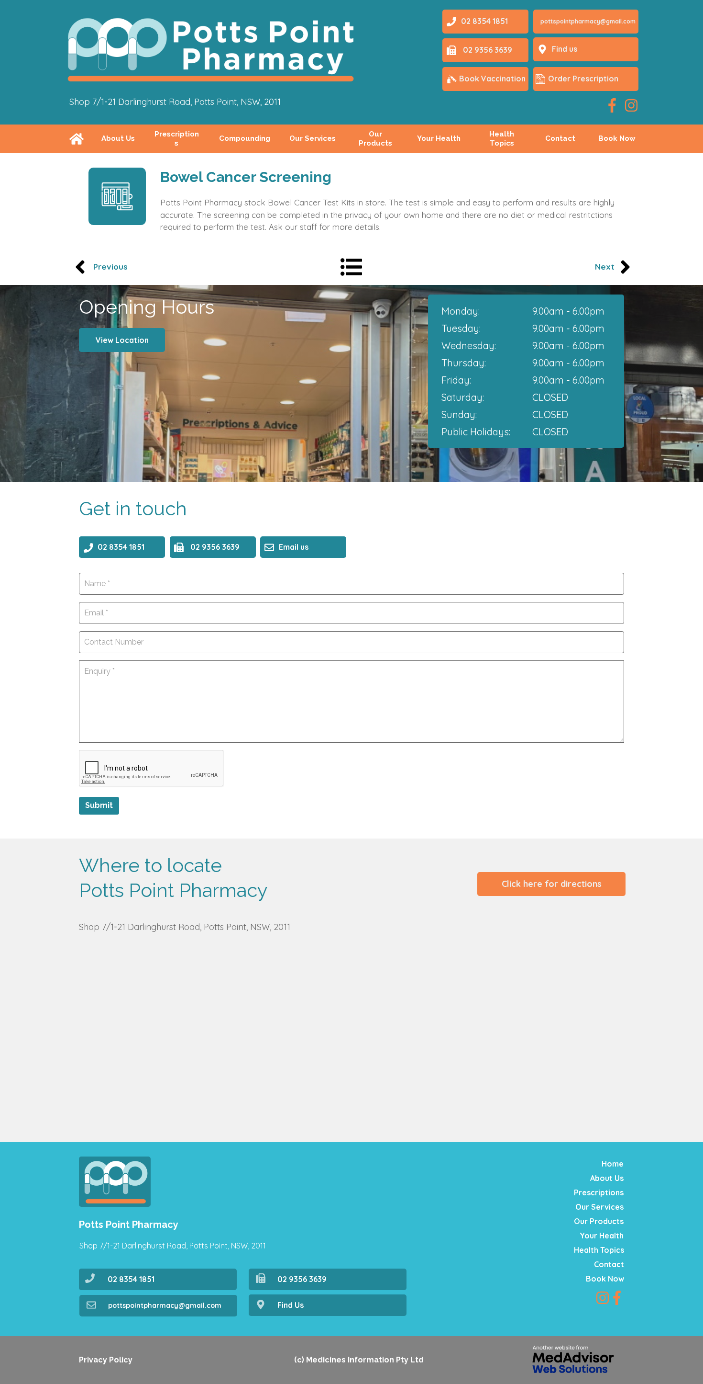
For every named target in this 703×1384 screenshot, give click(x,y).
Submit (99, 805)
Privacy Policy (105, 1359)
